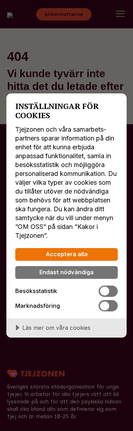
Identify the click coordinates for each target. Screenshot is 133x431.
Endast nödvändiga (66, 272)
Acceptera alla (67, 254)
